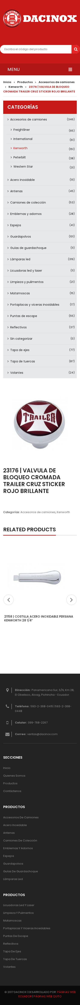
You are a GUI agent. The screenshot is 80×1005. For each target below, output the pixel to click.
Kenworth (16, 87)
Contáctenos (12, 791)
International (22, 139)
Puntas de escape (23, 316)
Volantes (16, 373)
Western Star (23, 166)
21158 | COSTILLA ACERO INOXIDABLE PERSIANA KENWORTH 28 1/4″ (38, 618)
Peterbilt (19, 157)
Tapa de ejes (19, 350)
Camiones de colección (28, 202)
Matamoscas (20, 293)
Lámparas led (20, 259)
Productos (25, 82)
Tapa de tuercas (22, 361)
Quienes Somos (14, 776)
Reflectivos (18, 327)
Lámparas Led (13, 879)
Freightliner (21, 130)
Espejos (15, 225)
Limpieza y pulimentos (27, 282)
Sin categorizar (21, 338)
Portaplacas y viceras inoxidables (34, 304)
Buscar (75, 49)
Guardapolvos (20, 236)
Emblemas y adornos (26, 214)
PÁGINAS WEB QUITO (48, 996)
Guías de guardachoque (28, 248)
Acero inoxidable (22, 180)
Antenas (16, 191)
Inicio (7, 82)
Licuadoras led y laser (26, 270)
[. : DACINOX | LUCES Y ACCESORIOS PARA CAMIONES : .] (40, 18)
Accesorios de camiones (56, 82)
